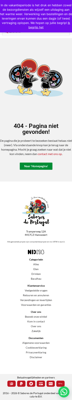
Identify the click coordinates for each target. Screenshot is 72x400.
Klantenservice (36, 285)
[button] (63, 391)
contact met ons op (50, 154)
